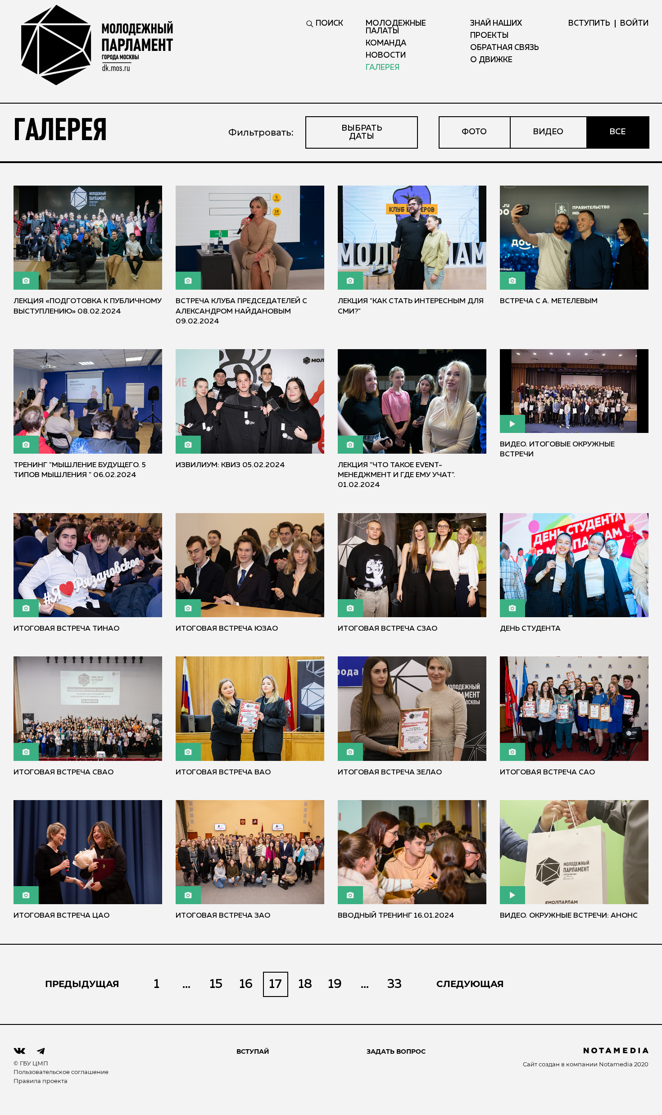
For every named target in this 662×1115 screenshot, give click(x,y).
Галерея (382, 68)
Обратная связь (504, 48)
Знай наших (496, 23)
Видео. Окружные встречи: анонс (569, 915)
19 (335, 984)
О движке (491, 60)
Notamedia (616, 1064)
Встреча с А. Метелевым (549, 301)
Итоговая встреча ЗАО (223, 915)
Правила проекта (41, 1080)
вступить (589, 23)
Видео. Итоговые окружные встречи (557, 449)
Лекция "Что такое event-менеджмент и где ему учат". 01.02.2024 (396, 475)
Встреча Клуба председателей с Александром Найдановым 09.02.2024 (241, 311)
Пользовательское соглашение (61, 1071)
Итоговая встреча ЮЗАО (227, 629)
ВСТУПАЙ (252, 1051)
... (186, 984)
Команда (386, 43)
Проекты (489, 36)
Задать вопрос (396, 1051)
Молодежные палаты (396, 27)
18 (305, 984)
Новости (386, 55)
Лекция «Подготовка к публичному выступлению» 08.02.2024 (88, 306)
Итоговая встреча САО (547, 772)
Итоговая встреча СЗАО (387, 629)
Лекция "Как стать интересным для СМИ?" (411, 306)
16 (246, 984)
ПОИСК (329, 23)
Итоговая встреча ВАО (223, 772)
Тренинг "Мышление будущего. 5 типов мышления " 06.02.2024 (80, 470)
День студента (530, 629)
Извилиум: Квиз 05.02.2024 (230, 465)
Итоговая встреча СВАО (63, 772)
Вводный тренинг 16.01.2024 (396, 915)
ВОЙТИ (634, 23)
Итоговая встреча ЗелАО (390, 772)
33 (394, 984)
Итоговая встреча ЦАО (61, 915)
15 (216, 984)
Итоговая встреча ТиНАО (66, 629)
